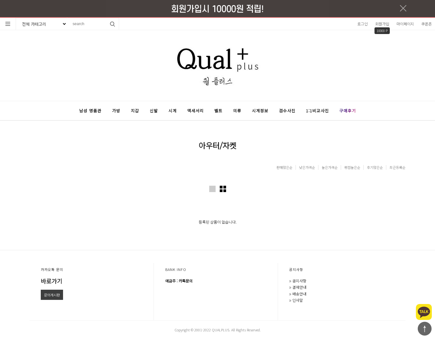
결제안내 (299, 287)
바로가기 (51, 281)
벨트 (218, 110)
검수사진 (287, 110)
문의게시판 (52, 294)
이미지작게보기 (223, 189)
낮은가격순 (307, 167)
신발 (154, 110)
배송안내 (299, 293)
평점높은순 (352, 167)
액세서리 (195, 110)
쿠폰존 (426, 23)
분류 (8, 24)
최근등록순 (397, 167)
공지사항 (296, 269)
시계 (172, 110)
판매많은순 (284, 167)
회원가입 (382, 23)
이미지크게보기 (212, 189)
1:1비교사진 (317, 110)
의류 (237, 110)
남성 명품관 (90, 110)
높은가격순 (330, 167)
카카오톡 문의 (52, 269)
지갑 (135, 110)
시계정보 (260, 110)
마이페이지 (405, 23)
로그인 (362, 23)
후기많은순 (375, 167)
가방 (116, 110)
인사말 (297, 300)
